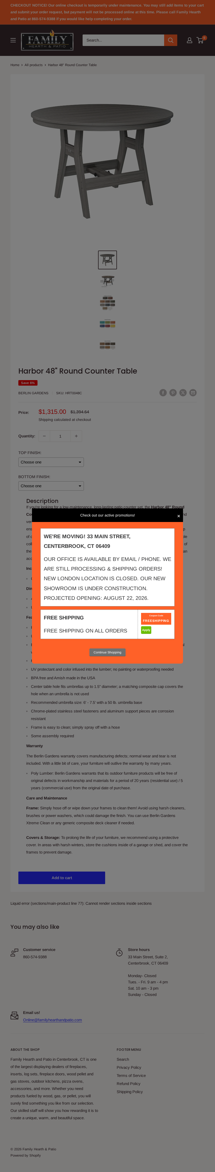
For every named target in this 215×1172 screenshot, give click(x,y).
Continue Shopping (107, 652)
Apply (146, 629)
